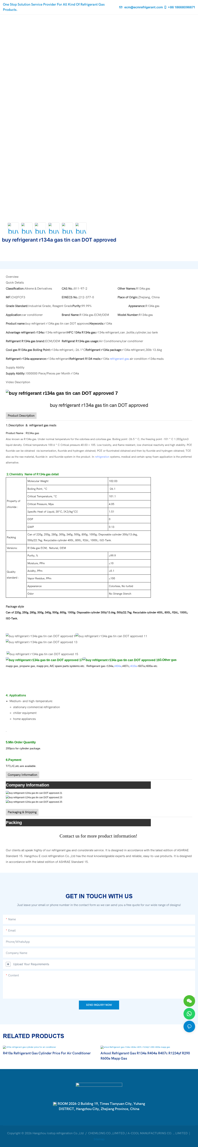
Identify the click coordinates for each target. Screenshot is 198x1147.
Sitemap (99, 1139)
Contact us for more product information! (99, 835)
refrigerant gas (119, 359)
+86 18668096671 (181, 7)
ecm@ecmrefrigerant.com (143, 7)
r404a (117, 666)
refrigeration (102, 456)
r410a (133, 666)
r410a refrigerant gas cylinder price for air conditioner (47, 1053)
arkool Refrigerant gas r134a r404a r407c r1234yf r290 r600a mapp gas (145, 1056)
